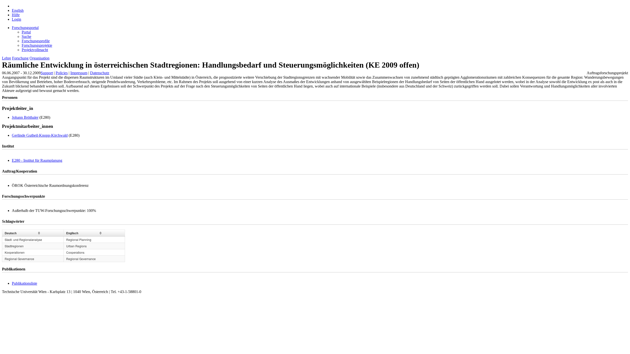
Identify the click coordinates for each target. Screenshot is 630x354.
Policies (62, 73)
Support (47, 73)
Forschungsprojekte (37, 45)
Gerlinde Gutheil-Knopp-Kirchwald (40, 135)
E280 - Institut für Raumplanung (37, 160)
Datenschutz (99, 73)
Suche (26, 36)
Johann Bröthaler (25, 117)
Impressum (78, 73)
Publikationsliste (24, 283)
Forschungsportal (25, 28)
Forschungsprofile (36, 41)
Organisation (39, 58)
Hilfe (16, 15)
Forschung (20, 58)
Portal (26, 32)
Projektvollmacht (35, 50)
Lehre (6, 58)
